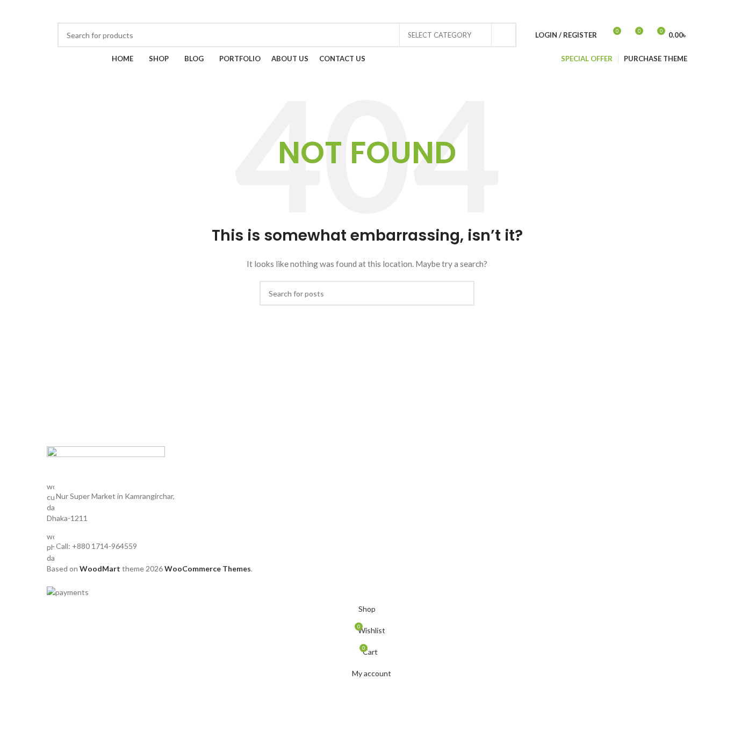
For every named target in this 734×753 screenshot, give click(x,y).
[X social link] (506, 11)
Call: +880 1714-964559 (96, 546)
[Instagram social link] (519, 11)
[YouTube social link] (532, 11)
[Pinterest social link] (545, 11)
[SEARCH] (504, 35)
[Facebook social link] (493, 11)
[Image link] (106, 462)
